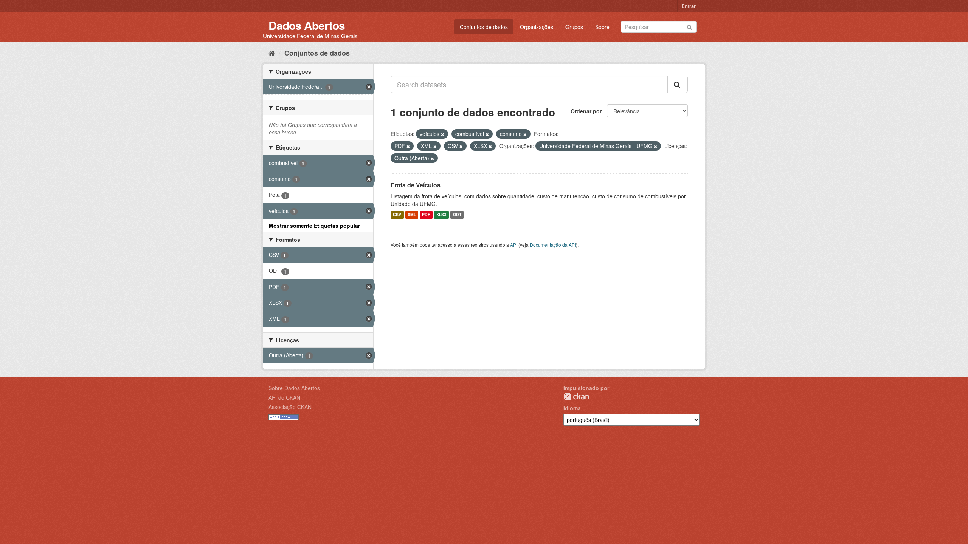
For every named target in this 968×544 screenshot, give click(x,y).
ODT (457, 215)
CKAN (576, 396)
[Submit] (689, 26)
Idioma (572, 408)
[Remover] (442, 134)
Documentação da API (553, 244)
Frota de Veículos (416, 185)
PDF (426, 215)
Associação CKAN (290, 407)
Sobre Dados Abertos (294, 388)
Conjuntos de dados (484, 27)
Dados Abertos (306, 25)
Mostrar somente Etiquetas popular (314, 225)
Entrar (688, 5)
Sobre (602, 27)
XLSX (441, 215)
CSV (397, 215)
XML (412, 215)
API (513, 244)
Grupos (574, 27)
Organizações (536, 27)
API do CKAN (284, 397)
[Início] (271, 52)
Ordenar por (586, 111)
